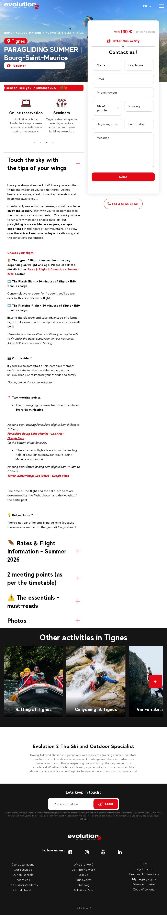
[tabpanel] (26, 115)
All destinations (29, 32)
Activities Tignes (58, 32)
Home (8, 32)
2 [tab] (41, 143)
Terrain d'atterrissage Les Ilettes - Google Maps (38, 475)
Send (123, 177)
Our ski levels (23, 890)
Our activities (23, 869)
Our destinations (23, 864)
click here (84, 819)
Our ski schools (23, 874)
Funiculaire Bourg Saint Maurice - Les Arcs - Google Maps (35, 436)
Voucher (19, 66)
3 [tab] (47, 143)
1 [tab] (35, 143)
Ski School (61, 112)
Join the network (83, 869)
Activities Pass (83, 890)
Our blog (84, 885)
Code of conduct (144, 889)
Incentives (23, 879)
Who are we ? (83, 864)
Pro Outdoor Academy (23, 885)
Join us (83, 874)
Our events (83, 879)
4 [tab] (53, 143)
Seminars (26, 112)
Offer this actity (126, 41)
